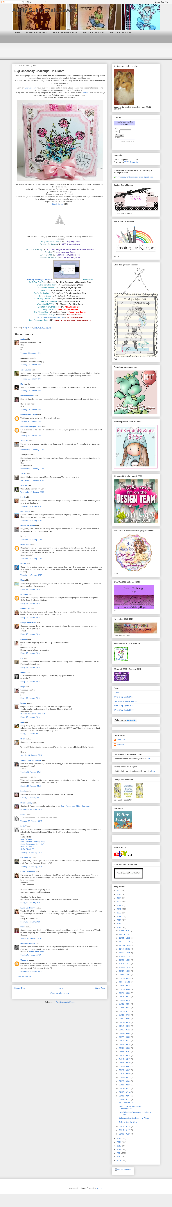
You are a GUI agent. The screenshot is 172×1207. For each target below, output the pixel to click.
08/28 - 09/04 (125, 989)
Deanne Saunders (27, 943)
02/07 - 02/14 (125, 1092)
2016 (119, 927)
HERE (85, 93)
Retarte (48, 252)
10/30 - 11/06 (125, 956)
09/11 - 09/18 (125, 982)
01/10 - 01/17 (125, 1130)
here (148, 758)
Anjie (22, 339)
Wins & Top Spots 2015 (36, 32)
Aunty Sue (121, 740)
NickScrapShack (27, 396)
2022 (119, 905)
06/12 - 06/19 (125, 1026)
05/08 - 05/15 (125, 1044)
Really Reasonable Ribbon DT (32, 844)
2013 (119, 1146)
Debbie (23, 703)
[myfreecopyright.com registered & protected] (133, 177)
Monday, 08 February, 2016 (31, 972)
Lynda (23, 791)
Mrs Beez (24, 594)
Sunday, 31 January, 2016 (30, 772)
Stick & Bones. (58, 204)
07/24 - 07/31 (125, 1008)
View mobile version (59, 993)
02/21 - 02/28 (125, 1085)
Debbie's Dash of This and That (32, 714)
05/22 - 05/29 (125, 1037)
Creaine (23, 639)
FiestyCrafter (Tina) (28, 623)
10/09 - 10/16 (125, 967)
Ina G (22, 497)
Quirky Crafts (47, 309)
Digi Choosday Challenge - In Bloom (134, 1118)
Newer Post (20, 988)
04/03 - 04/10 (125, 1063)
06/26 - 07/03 (125, 1019)
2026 (119, 891)
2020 (119, 913)
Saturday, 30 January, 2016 (31, 755)
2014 (119, 1142)
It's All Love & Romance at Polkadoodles (130, 1107)
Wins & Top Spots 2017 (120, 32)
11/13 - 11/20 (124, 949)
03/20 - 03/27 (125, 1070)
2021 (119, 909)
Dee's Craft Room (27, 526)
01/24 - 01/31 (125, 1099)
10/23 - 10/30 (125, 960)
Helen (22, 739)
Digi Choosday (30, 88)
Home (17, 32)
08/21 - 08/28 (125, 993)
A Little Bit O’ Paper (36, 952)
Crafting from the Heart (46, 285)
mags (22, 687)
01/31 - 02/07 (125, 1096)
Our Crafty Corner (42, 298)
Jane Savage (25, 370)
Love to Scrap (45, 296)
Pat (21, 658)
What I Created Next (28, 415)
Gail (22, 722)
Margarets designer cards (31, 426)
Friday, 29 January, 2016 (30, 589)
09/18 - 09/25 (125, 978)
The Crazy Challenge (48, 301)
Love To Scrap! (26, 839)
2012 (119, 1149)
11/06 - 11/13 (124, 953)
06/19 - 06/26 (125, 1022)
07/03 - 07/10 (125, 1015)
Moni (22, 384)
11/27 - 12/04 (125, 941)
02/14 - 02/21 (125, 1088)
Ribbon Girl (25, 609)
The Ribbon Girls (41, 311)
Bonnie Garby (26, 803)
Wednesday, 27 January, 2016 (32, 450)
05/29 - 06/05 (125, 1033)
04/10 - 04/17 (125, 1059)
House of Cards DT (27, 847)
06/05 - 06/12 (125, 1030)
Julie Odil (24, 441)
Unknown (24, 960)
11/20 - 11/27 (124, 945)
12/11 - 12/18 (125, 934)
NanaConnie (25, 545)
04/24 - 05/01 (125, 1052)
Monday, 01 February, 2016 (31, 809)
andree (23, 564)
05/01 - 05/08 (125, 1048)
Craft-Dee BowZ (36, 282)
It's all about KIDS (126, 1103)
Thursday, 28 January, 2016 (31, 506)
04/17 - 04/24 (125, 1055)
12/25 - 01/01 (125, 930)
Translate (134, 162)
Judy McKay (25, 511)
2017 (119, 924)
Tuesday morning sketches (39, 279)
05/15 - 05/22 (125, 1041)
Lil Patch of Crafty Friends (49, 306)
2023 (119, 902)
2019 (119, 916)
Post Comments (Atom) (65, 1002)
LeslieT (23, 815)
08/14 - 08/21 (125, 997)
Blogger (99, 1188)
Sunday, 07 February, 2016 (30, 938)
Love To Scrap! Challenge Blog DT (33, 842)
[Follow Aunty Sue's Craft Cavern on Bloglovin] (125, 721)
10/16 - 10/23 (125, 964)
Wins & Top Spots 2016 (93, 32)
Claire (22, 927)
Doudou (23, 672)
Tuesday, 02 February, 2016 (31, 821)
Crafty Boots (45, 290)
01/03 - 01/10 (125, 1134)
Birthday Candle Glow (128, 1122)
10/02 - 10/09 (125, 971)
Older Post (100, 988)
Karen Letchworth (27, 872)
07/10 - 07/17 (125, 1011)
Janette (23, 474)
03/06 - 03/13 (125, 1077)
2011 (119, 1153)
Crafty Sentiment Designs (51, 241)
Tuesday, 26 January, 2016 (30, 353)
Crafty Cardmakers (42, 293)
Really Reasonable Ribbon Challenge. (75, 806)
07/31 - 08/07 (125, 1004)
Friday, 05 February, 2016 (30, 903)
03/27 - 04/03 (125, 1066)
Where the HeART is (45, 304)
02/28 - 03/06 (125, 1081)
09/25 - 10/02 (125, 975)
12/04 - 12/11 (125, 938)
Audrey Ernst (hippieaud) (30, 760)
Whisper (23, 485)
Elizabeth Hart (26, 857)
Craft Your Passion (46, 288)
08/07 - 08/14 (125, 1000)
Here (153, 771)
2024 (119, 898)
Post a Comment (24, 977)
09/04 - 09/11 (125, 986)
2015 (119, 1138)
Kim (22, 580)
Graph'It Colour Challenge (47, 315)
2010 (119, 1157)
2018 (119, 920)
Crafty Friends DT (27, 849)
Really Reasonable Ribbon (38, 320)
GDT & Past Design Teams (65, 32)
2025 (119, 894)
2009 (119, 1160)
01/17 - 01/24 (125, 1126)
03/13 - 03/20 (125, 1074)
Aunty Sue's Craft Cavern (44, 10)
